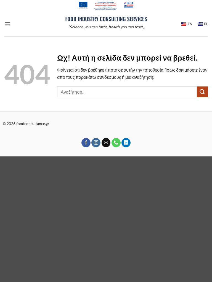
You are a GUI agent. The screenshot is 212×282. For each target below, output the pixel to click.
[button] (7, 24)
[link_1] (106, 6)
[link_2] (106, 18)
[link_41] (95, 142)
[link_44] (126, 142)
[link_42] (106, 142)
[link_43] (116, 142)
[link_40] (86, 142)
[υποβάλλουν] (202, 91)
